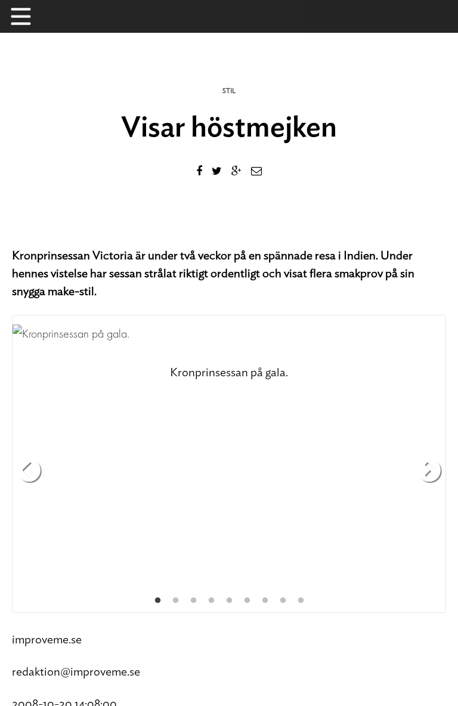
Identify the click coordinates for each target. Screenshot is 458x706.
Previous (29, 471)
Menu (27, 16)
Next (429, 471)
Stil (229, 91)
